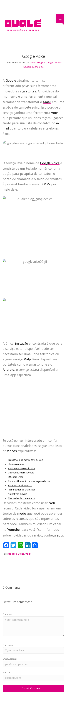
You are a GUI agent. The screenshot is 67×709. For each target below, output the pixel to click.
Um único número (17, 464)
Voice (21, 553)
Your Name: (8, 645)
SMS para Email (15, 476)
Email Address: (10, 658)
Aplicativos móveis (17, 493)
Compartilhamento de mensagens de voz (29, 481)
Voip (28, 553)
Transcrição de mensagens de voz (25, 459)
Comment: (8, 614)
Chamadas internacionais (21, 472)
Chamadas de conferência (21, 498)
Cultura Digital (37, 62)
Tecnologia (38, 66)
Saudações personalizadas (21, 468)
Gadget (50, 62)
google (12, 553)
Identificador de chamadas (21, 489)
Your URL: (7, 672)
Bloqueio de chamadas (20, 485)
